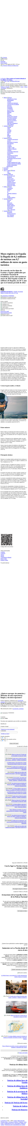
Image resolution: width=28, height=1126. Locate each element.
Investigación (10, 204)
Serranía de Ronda (11, 119)
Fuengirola (9, 107)
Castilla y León (10, 147)
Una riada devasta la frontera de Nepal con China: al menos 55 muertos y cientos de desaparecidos (16, 785)
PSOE (8, 196)
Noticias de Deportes (19, 1110)
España (5, 138)
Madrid (2, 556)
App (8, 81)
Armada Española (11, 182)
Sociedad (6, 198)
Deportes (6, 169)
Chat (2, 81)
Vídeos (25, 86)
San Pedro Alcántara (15, 86)
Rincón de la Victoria (12, 116)
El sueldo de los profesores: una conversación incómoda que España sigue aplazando (16, 768)
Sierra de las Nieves (12, 120)
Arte (8, 171)
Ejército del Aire (11, 184)
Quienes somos (4, 1122)
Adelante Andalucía (12, 193)
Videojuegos (10, 207)
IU (7, 192)
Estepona (9, 105)
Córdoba (9, 130)
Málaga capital (10, 111)
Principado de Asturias (12, 142)
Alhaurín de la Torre (12, 99)
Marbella (9, 112)
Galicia (9, 154)
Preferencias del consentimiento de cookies (15, 1124)
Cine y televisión (11, 209)
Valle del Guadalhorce (12, 123)
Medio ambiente (11, 205)
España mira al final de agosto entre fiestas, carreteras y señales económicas (15, 759)
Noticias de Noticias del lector (16, 1103)
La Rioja (9, 161)
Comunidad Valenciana (12, 151)
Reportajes (9, 212)
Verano (2, 554)
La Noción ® (4, 1120)
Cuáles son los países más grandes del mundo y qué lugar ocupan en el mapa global (15, 774)
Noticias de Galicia (20, 1106)
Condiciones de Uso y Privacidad (12, 1123)
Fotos (22, 86)
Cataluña (9, 150)
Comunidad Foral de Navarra (14, 158)
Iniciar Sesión (4, 63)
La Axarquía (10, 109)
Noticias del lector (11, 213)
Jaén (8, 134)
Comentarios (11, 295)
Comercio (3, 553)
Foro (5, 81)
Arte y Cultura (7, 170)
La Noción (3, 78)
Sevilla (8, 136)
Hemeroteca (10, 88)
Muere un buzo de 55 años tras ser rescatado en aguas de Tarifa (18, 755)
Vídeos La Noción (5, 86)
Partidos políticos (11, 197)
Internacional (10, 166)
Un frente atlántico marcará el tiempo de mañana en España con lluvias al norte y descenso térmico (16, 790)
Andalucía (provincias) (12, 139)
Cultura (9, 173)
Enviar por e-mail (5, 311)
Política (5, 186)
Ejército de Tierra (11, 185)
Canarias (9, 144)
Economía (6, 167)
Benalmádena (10, 100)
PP (8, 194)
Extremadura (10, 153)
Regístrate (3, 61)
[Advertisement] (14, 15)
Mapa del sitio (21, 1120)
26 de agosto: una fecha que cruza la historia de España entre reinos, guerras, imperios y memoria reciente (17, 779)
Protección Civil (11, 176)
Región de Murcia (11, 157)
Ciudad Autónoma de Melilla (14, 163)
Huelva (9, 132)
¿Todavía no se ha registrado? (8, 729)
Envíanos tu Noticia (13, 1122)
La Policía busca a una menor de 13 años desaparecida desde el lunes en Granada (16, 763)
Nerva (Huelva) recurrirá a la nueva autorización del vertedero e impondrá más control (16, 811)
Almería (9, 127)
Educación (9, 203)
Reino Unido (4, 558)
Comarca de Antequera (12, 103)
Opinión (6, 211)
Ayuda (15, 1120)
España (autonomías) (12, 165)
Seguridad (6, 174)
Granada (9, 131)
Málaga (5, 97)
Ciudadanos (10, 188)
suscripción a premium (18, 708)
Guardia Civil (10, 181)
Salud (8, 201)
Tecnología (9, 208)
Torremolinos (10, 122)
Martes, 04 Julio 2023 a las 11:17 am (9, 293)
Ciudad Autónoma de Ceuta (13, 162)
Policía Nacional (11, 180)
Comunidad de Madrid (12, 155)
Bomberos (9, 177)
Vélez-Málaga (10, 124)
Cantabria (9, 146)
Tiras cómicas (10, 216)
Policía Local (10, 178)
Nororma (9, 115)
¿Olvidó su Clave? (5, 733)
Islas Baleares (10, 143)
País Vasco (9, 159)
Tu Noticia (3, 88)
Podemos (9, 189)
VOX (8, 190)
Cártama (9, 101)
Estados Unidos (4, 560)
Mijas (8, 113)
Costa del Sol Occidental (13, 104)
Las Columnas (10, 215)
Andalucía (6, 126)
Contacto (21, 1122)
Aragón (9, 140)
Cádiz (8, 128)
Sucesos (9, 200)
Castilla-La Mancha (11, 149)
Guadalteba (10, 108)
